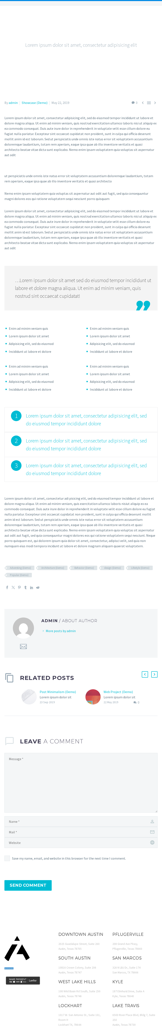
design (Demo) (112, 568)
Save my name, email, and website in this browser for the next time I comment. (69, 858)
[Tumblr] (25, 587)
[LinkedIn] (31, 587)
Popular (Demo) (19, 575)
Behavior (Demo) (84, 568)
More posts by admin (61, 631)
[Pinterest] (19, 587)
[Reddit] (37, 587)
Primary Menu (150, 18)
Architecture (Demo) (52, 568)
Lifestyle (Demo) (140, 568)
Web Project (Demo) (118, 692)
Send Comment (28, 885)
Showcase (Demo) (34, 103)
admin (13, 103)
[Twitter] (13, 587)
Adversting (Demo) (20, 568)
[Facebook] (7, 587)
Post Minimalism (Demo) (58, 692)
